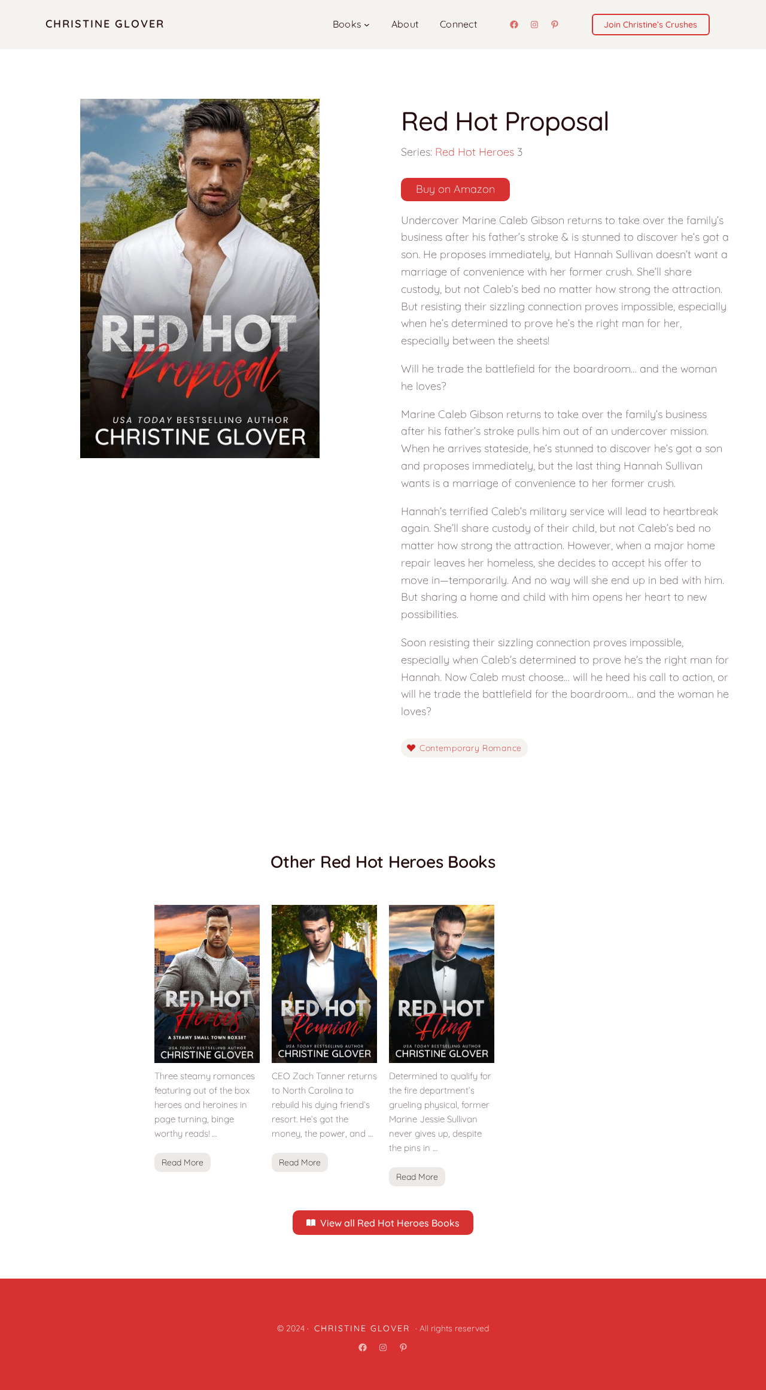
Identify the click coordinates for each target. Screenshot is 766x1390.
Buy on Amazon (455, 189)
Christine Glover (105, 24)
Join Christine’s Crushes (650, 24)
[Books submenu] (367, 25)
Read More (182, 1162)
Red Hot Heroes (474, 152)
